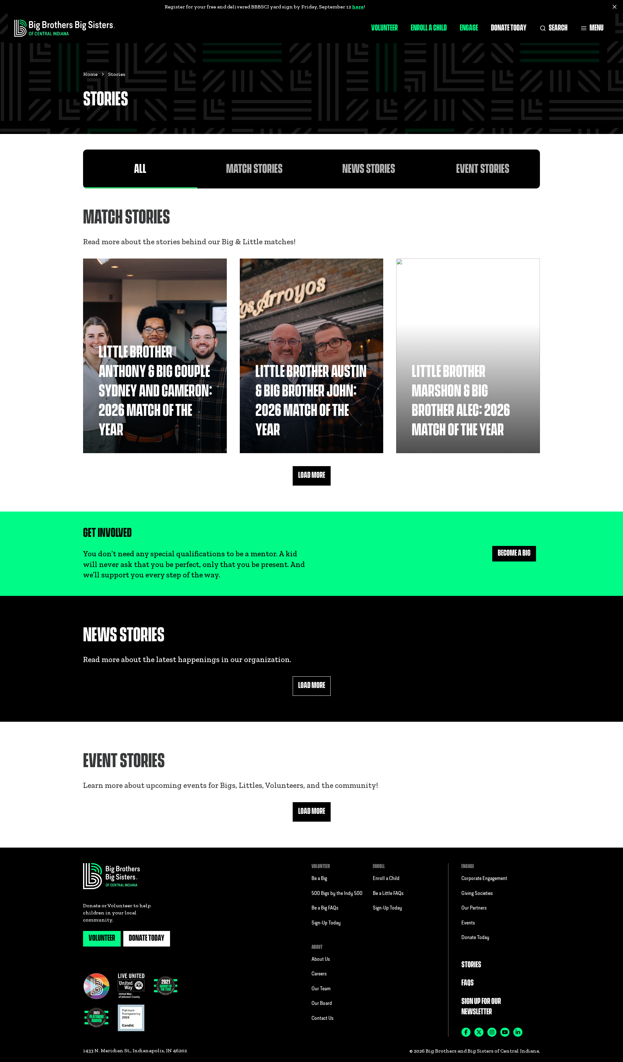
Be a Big (319, 878)
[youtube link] (504, 1032)
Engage (469, 28)
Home (90, 74)
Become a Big (514, 553)
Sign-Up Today (326, 923)
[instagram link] (491, 1032)
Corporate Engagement (484, 878)
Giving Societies (477, 893)
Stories (471, 964)
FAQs (467, 983)
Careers (319, 974)
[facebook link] (465, 1032)
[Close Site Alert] (614, 7)
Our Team (321, 989)
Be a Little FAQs (388, 893)
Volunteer (384, 28)
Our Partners (474, 908)
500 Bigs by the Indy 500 (337, 893)
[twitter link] (478, 1032)
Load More (311, 475)
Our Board (322, 1003)
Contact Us (323, 1018)
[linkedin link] (517, 1032)
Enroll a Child (429, 28)
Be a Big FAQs (325, 908)
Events (468, 923)
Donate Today (509, 28)
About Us (321, 959)
